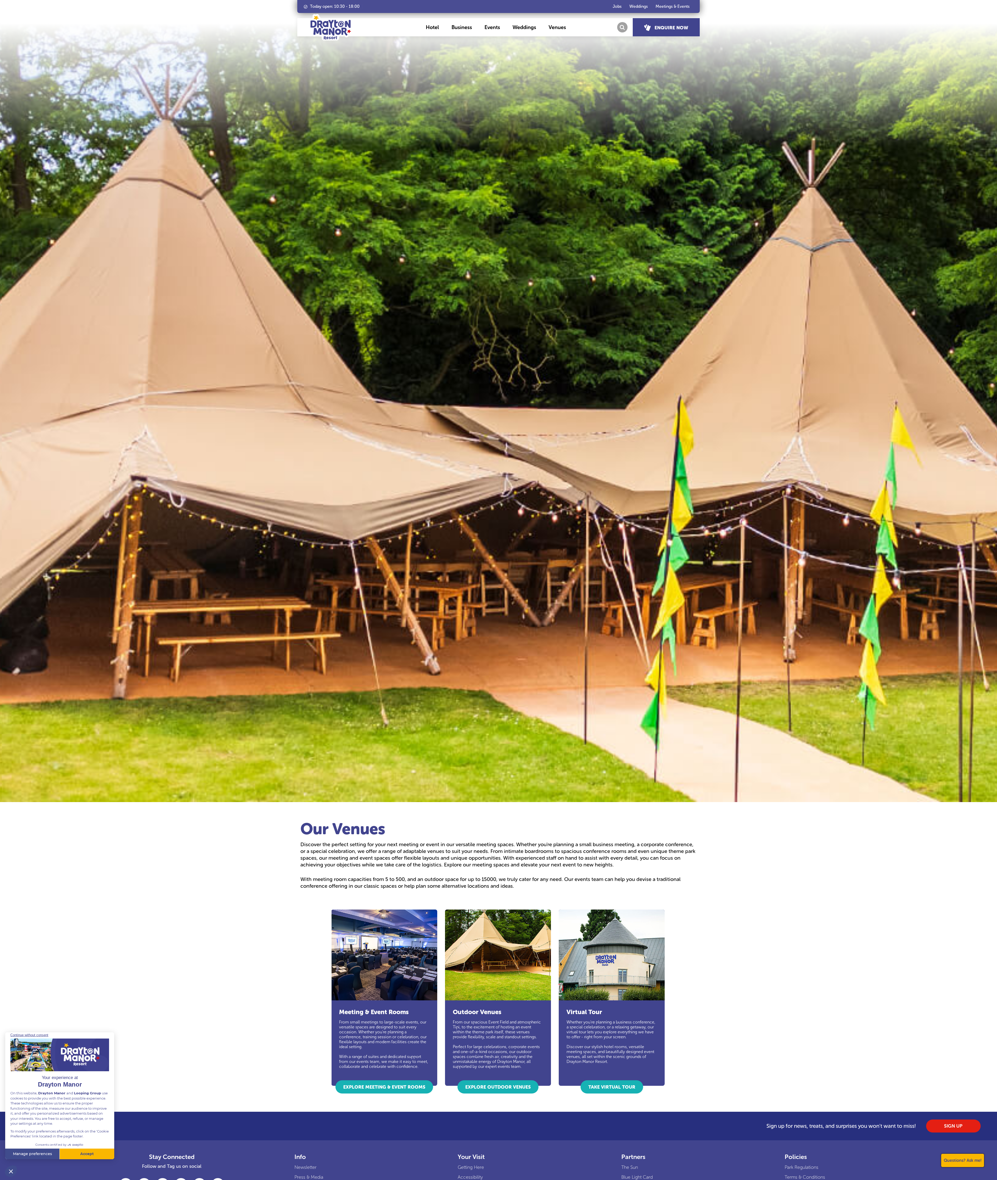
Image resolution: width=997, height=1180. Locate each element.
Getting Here (471, 1167)
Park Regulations (801, 1167)
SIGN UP (953, 1126)
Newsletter (305, 1167)
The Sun (629, 1167)
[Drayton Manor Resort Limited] (330, 27)
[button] (432, 27)
